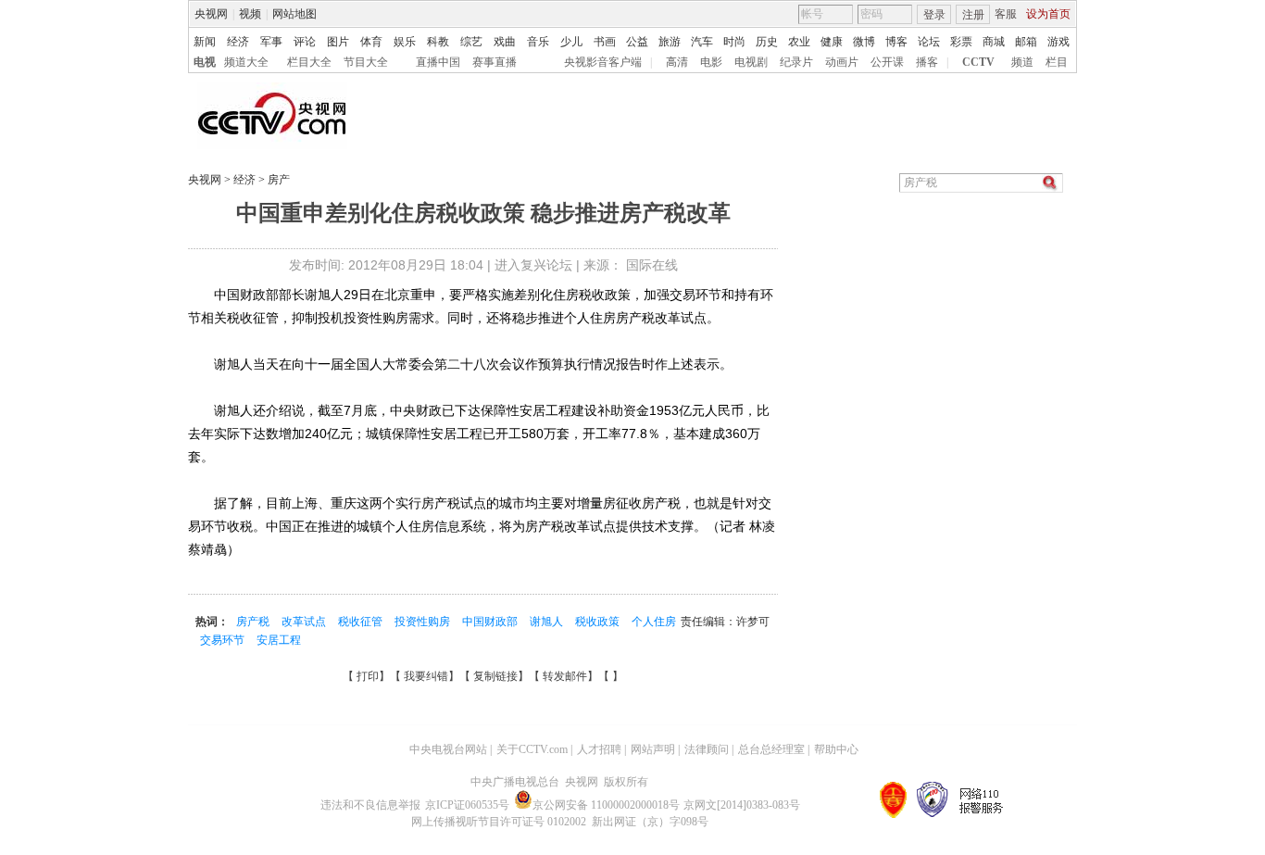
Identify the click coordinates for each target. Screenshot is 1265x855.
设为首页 (1048, 13)
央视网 (211, 13)
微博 (864, 41)
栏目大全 (309, 62)
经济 (238, 41)
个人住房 (654, 621)
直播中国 (438, 62)
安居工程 (279, 640)
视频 (250, 13)
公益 (637, 41)
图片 (338, 41)
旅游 (669, 41)
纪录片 (796, 62)
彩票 (961, 41)
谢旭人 (548, 621)
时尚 (734, 41)
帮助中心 (836, 749)
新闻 (205, 41)
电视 (205, 62)
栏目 (1057, 62)
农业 (799, 41)
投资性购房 (424, 621)
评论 (305, 41)
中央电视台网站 (448, 749)
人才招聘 (599, 749)
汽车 (702, 41)
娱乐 (405, 41)
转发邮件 (565, 676)
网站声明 (653, 749)
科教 (438, 41)
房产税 (254, 621)
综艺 (471, 41)
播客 (927, 62)
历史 (767, 41)
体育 (371, 41)
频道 (1022, 62)
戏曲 (505, 41)
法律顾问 (706, 749)
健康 (831, 41)
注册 (973, 14)
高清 (677, 62)
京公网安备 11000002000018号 (606, 804)
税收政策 (598, 621)
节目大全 (366, 62)
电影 (711, 62)
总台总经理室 (771, 749)
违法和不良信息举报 (370, 804)
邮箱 (1026, 41)
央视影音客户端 (603, 62)
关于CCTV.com (532, 749)
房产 (277, 179)
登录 (934, 14)
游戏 (1058, 41)
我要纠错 (426, 676)
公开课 (887, 62)
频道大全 (246, 62)
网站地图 (294, 13)
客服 (1006, 13)
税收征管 (361, 621)
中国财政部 (491, 621)
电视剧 (751, 62)
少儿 (571, 41)
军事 (271, 41)
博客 (896, 41)
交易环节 (223, 640)
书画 (605, 41)
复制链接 (495, 676)
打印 (368, 676)
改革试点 (305, 621)
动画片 (841, 62)
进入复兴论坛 (533, 265)
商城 (994, 41)
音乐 (538, 41)
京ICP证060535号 (467, 804)
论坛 (929, 41)
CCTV (978, 62)
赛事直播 (494, 62)
